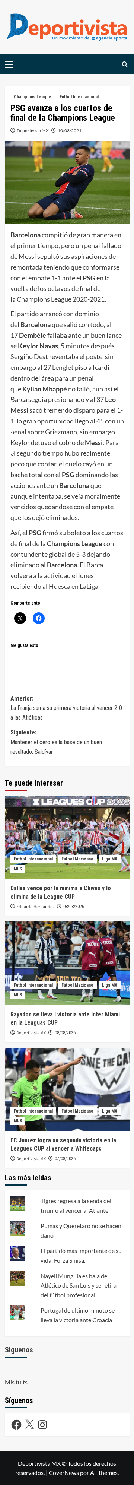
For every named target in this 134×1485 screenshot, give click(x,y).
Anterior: (66, 708)
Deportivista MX (33, 130)
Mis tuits (16, 1382)
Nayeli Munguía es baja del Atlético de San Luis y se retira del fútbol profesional (79, 1285)
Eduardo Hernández (35, 907)
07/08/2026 (65, 1158)
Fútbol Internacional (79, 96)
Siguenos (19, 1349)
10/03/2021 (70, 130)
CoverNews (64, 1472)
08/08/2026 (73, 906)
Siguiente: (56, 742)
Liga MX (109, 859)
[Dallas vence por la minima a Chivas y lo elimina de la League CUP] (67, 837)
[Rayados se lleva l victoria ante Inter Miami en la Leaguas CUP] (67, 963)
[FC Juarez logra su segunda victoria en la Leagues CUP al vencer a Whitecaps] (67, 1089)
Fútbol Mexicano (77, 859)
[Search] (125, 64)
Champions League (32, 96)
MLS (18, 869)
